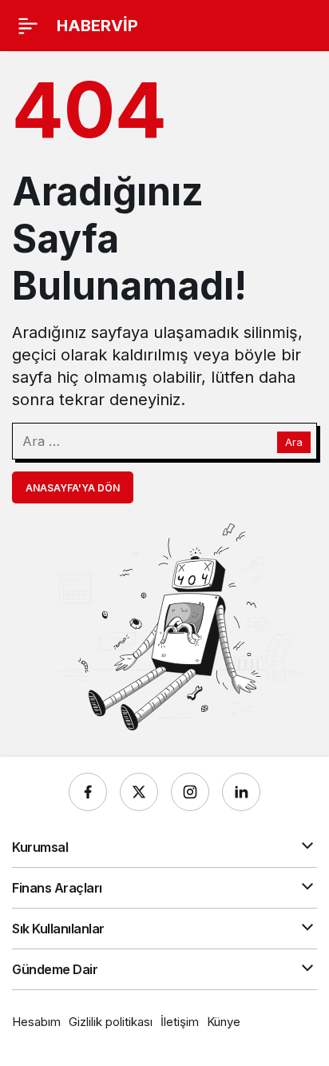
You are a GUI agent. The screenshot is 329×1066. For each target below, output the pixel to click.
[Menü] (28, 26)
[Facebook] (88, 792)
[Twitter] (139, 792)
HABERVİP (97, 25)
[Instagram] (190, 792)
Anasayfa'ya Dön (73, 488)
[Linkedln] (241, 792)
